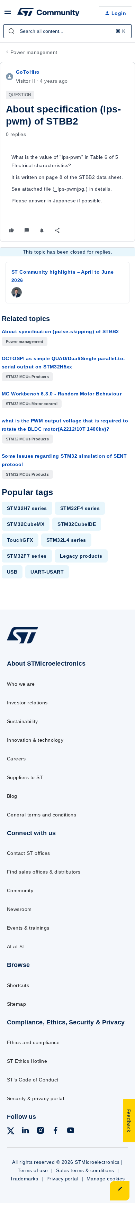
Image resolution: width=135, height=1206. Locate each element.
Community (20, 890)
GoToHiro (27, 72)
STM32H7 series (27, 508)
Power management (33, 52)
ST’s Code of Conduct (32, 1079)
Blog (12, 796)
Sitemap (16, 1004)
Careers (16, 758)
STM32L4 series (66, 540)
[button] (7, 14)
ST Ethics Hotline (27, 1061)
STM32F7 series (27, 556)
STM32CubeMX (25, 524)
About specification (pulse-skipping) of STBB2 (60, 331)
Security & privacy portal (35, 1098)
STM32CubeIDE (76, 524)
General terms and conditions (41, 814)
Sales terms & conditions (85, 1170)
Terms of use (33, 1170)
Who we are (21, 684)
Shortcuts (18, 985)
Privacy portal (62, 1178)
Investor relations (27, 702)
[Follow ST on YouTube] (70, 1131)
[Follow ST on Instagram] (40, 1131)
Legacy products (81, 556)
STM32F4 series (80, 508)
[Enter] (11, 31)
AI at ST (16, 946)
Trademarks (24, 1178)
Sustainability (22, 721)
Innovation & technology (35, 740)
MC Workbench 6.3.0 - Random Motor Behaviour (62, 393)
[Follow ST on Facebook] (55, 1131)
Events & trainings (28, 928)
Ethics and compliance (33, 1042)
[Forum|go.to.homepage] (48, 13)
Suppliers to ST (25, 777)
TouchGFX (20, 540)
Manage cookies (106, 1178)
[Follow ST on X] (11, 1132)
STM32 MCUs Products (27, 377)
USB (12, 572)
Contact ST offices (28, 853)
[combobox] (67, 31)
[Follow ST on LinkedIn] (25, 1131)
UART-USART (47, 572)
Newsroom (19, 909)
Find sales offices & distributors (44, 872)
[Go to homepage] (22, 643)
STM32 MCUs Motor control (31, 404)
